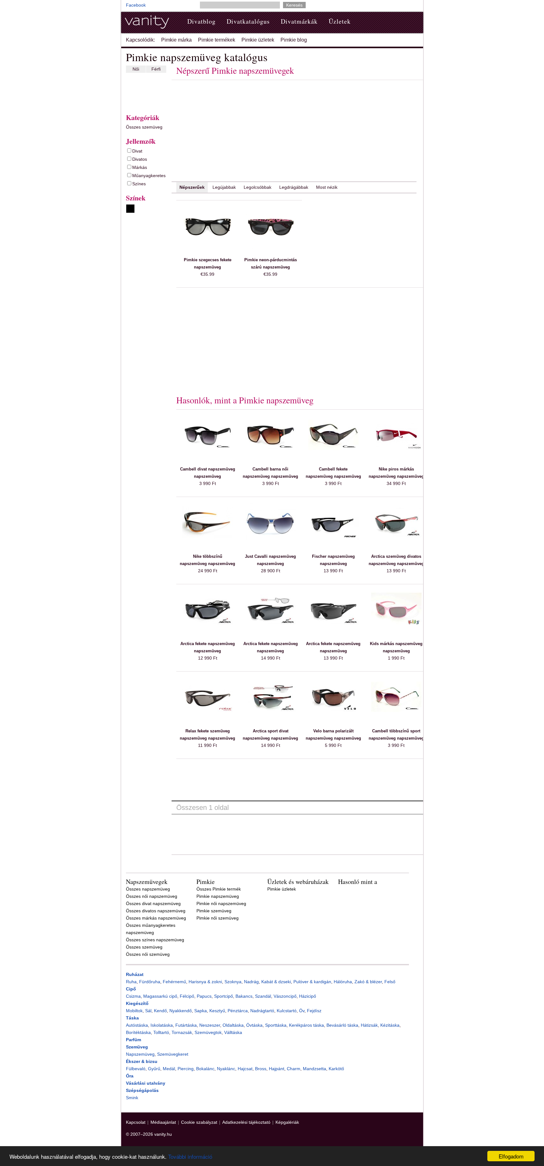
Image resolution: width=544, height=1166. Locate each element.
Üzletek (340, 21)
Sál (148, 1010)
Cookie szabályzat (199, 1122)
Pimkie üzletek (257, 40)
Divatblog (201, 21)
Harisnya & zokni (205, 981)
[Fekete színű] (130, 208)
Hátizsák (369, 1025)
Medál (169, 1068)
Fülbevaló (135, 1068)
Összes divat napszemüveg (153, 903)
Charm (293, 1068)
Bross (260, 1068)
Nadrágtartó (262, 1010)
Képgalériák (287, 1122)
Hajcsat (245, 1068)
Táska (132, 1017)
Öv (301, 1010)
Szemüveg (137, 1046)
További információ (190, 1156)
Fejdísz (314, 1010)
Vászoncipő (285, 996)
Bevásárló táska (342, 1025)
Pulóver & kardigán (312, 981)
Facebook (136, 5)
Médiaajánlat (163, 1122)
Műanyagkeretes (149, 175)
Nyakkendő (180, 1010)
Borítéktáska (138, 1032)
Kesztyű (217, 1010)
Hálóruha (343, 981)
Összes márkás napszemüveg (156, 918)
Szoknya (232, 981)
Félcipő (187, 996)
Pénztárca (238, 1010)
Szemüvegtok (208, 1032)
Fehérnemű (174, 981)
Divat (137, 150)
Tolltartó (161, 1032)
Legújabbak (224, 187)
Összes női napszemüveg (151, 896)
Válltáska (233, 1032)
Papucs (204, 996)
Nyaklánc (226, 1068)
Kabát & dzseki (276, 981)
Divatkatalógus (248, 21)
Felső (389, 981)
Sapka (200, 1010)
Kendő (160, 1010)
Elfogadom (511, 1156)
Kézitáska (390, 1025)
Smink (132, 1097)
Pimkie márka (176, 40)
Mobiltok (134, 1010)
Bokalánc (205, 1068)
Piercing (186, 1068)
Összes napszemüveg (148, 889)
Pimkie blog (293, 40)
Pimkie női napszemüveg (221, 903)
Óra (129, 1075)
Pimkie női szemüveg (217, 918)
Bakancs (243, 996)
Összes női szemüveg (148, 954)
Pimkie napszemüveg (217, 896)
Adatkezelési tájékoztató (246, 1122)
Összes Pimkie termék (218, 889)
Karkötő (336, 1068)
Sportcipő (223, 996)
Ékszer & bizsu (141, 1061)
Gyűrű (154, 1068)
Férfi (156, 69)
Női (136, 69)
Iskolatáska (161, 1025)
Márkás (139, 167)
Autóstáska (137, 1025)
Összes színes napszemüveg (155, 939)
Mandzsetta (314, 1068)
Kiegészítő (137, 1003)
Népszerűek (192, 187)
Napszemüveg (140, 1054)
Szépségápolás (142, 1090)
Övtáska (254, 1025)
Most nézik (326, 187)
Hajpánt (276, 1068)
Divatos (139, 159)
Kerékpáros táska (306, 1025)
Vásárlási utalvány (145, 1083)
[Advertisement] (145, 92)
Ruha (131, 981)
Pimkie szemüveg (213, 910)
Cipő (131, 988)
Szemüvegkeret (172, 1054)
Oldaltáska (233, 1025)
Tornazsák (182, 1032)
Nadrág (251, 981)
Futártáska (186, 1025)
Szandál (263, 996)
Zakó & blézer (368, 981)
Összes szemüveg (144, 127)
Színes (139, 183)
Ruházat (135, 974)
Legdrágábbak (293, 187)
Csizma (133, 996)
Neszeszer (209, 1025)
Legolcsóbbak (257, 187)
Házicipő (307, 996)
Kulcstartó (287, 1010)
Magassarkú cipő (160, 996)
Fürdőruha (149, 981)
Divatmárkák (299, 21)
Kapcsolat (135, 1122)
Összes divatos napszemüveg (155, 910)
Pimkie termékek (216, 40)
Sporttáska (275, 1025)
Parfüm (133, 1039)
